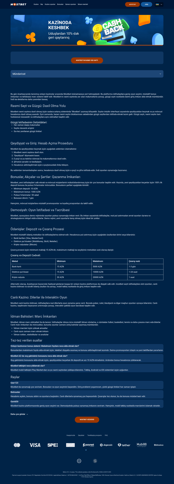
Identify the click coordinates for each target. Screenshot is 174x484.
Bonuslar (60, 4)
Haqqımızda (70, 435)
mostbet (119, 284)
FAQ (106, 435)
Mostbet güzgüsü (87, 419)
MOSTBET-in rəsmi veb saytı (87, 60)
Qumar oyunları (70, 4)
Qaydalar (81, 435)
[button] (85, 450)
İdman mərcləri (83, 4)
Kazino (36, 4)
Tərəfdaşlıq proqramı (94, 435)
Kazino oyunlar (50, 4)
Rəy (42, 4)
